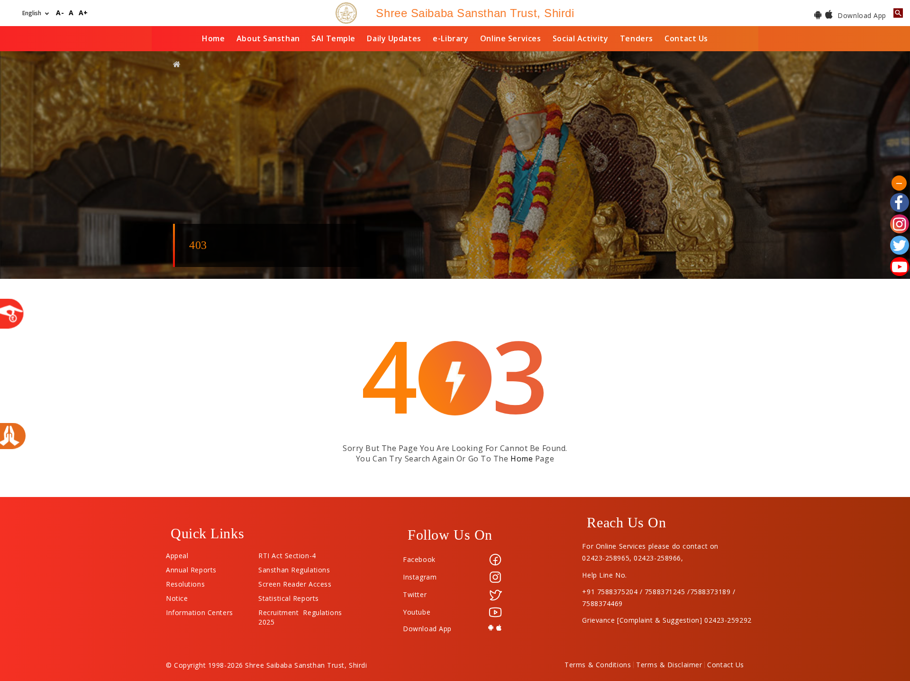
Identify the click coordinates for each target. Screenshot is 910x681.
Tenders (636, 38)
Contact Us (686, 38)
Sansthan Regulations (294, 567)
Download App (861, 15)
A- (60, 13)
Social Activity (580, 38)
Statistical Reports (288, 596)
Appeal (177, 553)
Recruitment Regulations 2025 (300, 610)
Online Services (510, 38)
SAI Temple (333, 38)
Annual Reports (191, 567)
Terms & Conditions (597, 665)
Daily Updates (394, 38)
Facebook (419, 559)
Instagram (420, 576)
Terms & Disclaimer (669, 665)
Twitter (415, 594)
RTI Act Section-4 (287, 553)
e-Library (450, 38)
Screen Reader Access (294, 582)
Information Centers (199, 610)
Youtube (416, 612)
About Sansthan (268, 38)
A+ (83, 13)
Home (213, 38)
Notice (177, 596)
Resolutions (185, 582)
